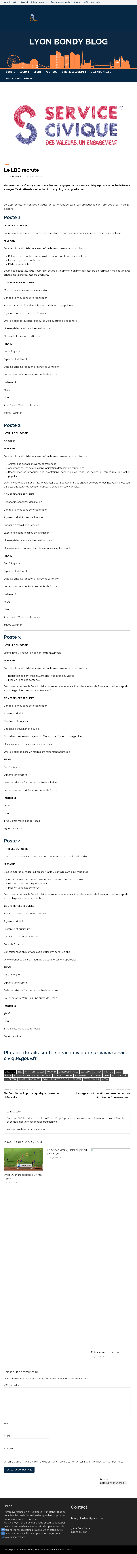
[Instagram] (128, 2)
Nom (7, 1424)
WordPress (58, 1549)
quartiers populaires (29, 1079)
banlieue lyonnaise (68, 1072)
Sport (37, 72)
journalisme (81, 1075)
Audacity (51, 1072)
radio (46, 1079)
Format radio (44, 1075)
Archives (104, 1479)
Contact (78, 2)
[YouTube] (121, 2)
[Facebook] (118, 2)
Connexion (96, 2)
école (8, 1075)
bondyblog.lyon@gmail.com (87, 1518)
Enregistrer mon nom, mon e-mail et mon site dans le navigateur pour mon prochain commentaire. (65, 1462)
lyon (98, 1075)
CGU (86, 2)
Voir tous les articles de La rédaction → (26, 1129)
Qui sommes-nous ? (39, 2)
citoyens (108, 1072)
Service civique (91, 1079)
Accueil (24, 2)
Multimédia (10, 1079)
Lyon (6, 164)
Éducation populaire (24, 1075)
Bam (69, 1549)
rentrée (77, 1079)
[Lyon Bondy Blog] (68, 49)
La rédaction (17, 176)
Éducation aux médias (61, 2)
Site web (9, 1449)
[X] (125, 2)
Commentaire (12, 1385)
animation (30, 1072)
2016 (20, 1072)
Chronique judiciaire (74, 72)
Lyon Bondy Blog (30, 1549)
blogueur (86, 1072)
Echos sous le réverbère (106, 1352)
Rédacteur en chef (61, 1079)
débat (119, 1072)
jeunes (68, 1075)
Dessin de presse (101, 72)
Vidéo (105, 1079)
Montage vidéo (119, 1075)
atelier (40, 1072)
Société (10, 72)
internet (58, 1075)
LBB (92, 1075)
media (106, 1075)
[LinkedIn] (131, 2)
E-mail (8, 1436)
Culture (25, 72)
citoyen (97, 1072)
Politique (51, 72)
